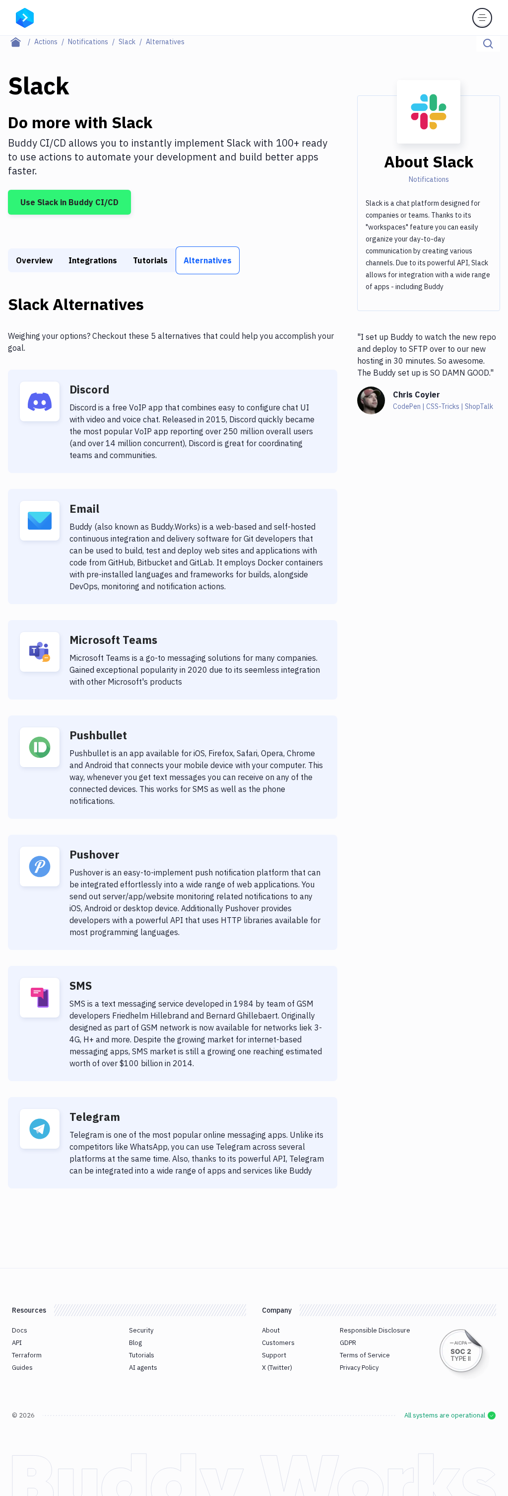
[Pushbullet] (40, 747)
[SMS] (40, 998)
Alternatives (208, 260)
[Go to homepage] (25, 17)
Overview (34, 260)
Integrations (92, 260)
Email (84, 508)
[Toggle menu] (482, 18)
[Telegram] (40, 1129)
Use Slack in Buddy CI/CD (69, 202)
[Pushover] (40, 866)
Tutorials (150, 260)
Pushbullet (98, 735)
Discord (89, 389)
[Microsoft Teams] (40, 652)
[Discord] (40, 401)
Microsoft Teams (113, 639)
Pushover (94, 854)
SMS (80, 985)
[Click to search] (488, 44)
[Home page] (21, 42)
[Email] (40, 521)
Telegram (94, 1116)
